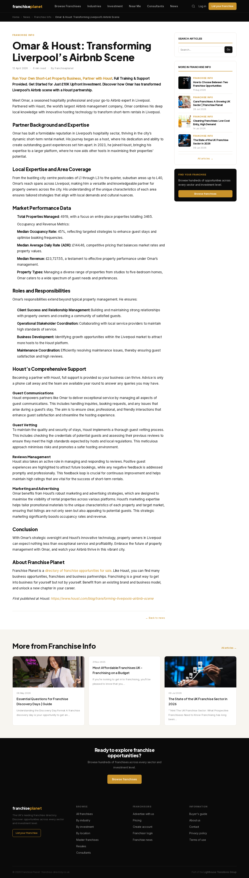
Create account (142, 826)
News (174, 6)
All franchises (84, 814)
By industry (83, 820)
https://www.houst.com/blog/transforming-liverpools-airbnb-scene (102, 598)
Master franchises (87, 839)
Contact (194, 826)
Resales (81, 846)
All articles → (205, 158)
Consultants (155, 6)
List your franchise (222, 6)
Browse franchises (205, 193)
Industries (94, 6)
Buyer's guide (198, 814)
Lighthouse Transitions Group (220, 872)
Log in (202, 6)
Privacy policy (198, 833)
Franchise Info (42, 16)
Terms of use (197, 839)
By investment (85, 826)
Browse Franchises (68, 6)
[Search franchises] (193, 6)
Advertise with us (143, 814)
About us (194, 820)
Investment (115, 6)
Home (15, 16)
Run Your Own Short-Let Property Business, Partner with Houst (62, 78)
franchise (27, 6)
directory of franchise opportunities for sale (78, 571)
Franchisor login (143, 833)
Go (228, 49)
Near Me (135, 6)
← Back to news (155, 617)
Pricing (137, 820)
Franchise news (143, 839)
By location (83, 833)
